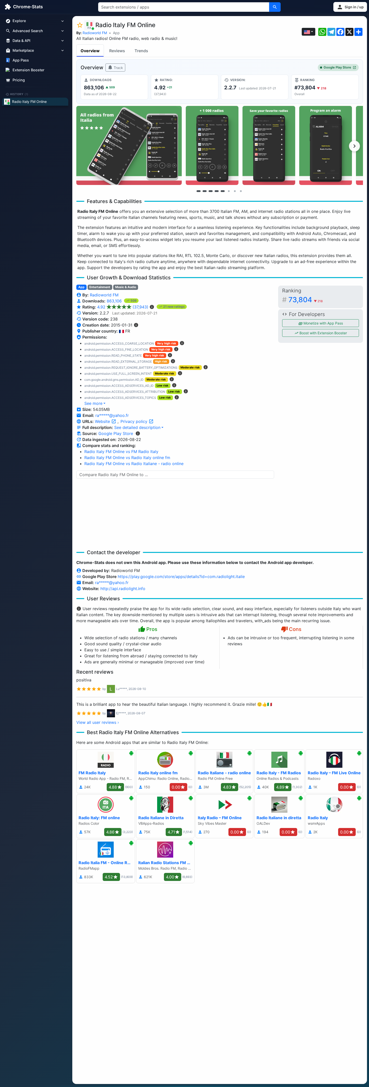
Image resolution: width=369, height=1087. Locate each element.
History (19, 94)
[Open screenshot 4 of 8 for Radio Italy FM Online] (325, 145)
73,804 (305, 299)
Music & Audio (125, 287)
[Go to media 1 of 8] (199, 191)
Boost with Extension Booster (322, 333)
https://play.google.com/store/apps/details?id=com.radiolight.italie (181, 576)
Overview (90, 50)
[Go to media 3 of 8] (211, 191)
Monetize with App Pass (322, 323)
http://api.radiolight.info (122, 588)
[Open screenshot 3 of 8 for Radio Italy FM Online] (268, 145)
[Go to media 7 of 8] (235, 191)
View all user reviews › (97, 722)
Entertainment (99, 287)
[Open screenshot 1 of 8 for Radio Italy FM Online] (129, 145)
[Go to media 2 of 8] (205, 191)
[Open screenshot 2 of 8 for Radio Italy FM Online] (212, 145)
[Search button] (275, 7)
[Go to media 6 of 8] (229, 191)
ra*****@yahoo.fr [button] (112, 415)
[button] (350, 7)
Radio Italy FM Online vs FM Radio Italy (121, 451)
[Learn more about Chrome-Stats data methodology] (137, 433)
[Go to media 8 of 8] (241, 191)
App (116, 33)
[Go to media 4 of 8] (217, 191)
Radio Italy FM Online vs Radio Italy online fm (127, 457)
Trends (141, 50)
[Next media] (354, 146)
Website (103, 421)
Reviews (117, 50)
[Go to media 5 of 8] (223, 191)
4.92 (122, 306)
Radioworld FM (95, 33)
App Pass (21, 60)
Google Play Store (337, 67)
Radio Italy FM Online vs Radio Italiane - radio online (133, 463)
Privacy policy (134, 421)
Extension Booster (28, 70)
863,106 (115, 300)
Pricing (19, 80)
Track (118, 68)
